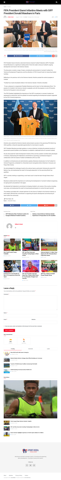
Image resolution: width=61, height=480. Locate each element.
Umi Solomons (27, 477)
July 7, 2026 (44, 257)
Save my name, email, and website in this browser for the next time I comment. (23, 326)
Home (5, 6)
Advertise (11, 475)
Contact (26, 475)
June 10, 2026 (25, 280)
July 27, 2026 (13, 434)
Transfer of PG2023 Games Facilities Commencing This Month (23, 363)
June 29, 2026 (7, 278)
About (5, 475)
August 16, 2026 (26, 257)
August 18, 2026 (7, 255)
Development (27, 270)
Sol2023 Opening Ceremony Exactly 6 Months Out (20, 369)
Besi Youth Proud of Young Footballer (13, 414)
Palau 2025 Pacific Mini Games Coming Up (19, 352)
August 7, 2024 (19, 17)
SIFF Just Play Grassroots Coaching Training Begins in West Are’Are (30, 254)
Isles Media (13, 477)
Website (33, 319)
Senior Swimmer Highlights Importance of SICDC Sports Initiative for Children (26, 432)
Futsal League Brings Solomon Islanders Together (21, 421)
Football (9, 6)
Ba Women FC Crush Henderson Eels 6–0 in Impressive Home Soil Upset (12, 275)
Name (6, 313)
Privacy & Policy (18, 475)
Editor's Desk (11, 17)
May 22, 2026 (44, 277)
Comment (6, 294)
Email (5, 319)
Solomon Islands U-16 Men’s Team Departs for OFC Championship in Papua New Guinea (49, 254)
